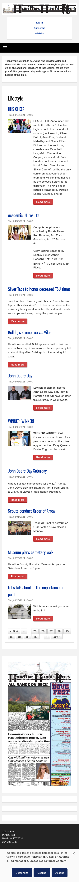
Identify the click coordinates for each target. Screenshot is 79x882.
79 (68, 631)
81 (20, 636)
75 (36, 631)
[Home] (39, 12)
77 (52, 631)
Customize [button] (22, 872)
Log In (39, 22)
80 (12, 636)
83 (37, 636)
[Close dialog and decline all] (74, 852)
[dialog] (39, 865)
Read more (44, 202)
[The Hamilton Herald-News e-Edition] (39, 788)
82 (28, 636)
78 (60, 631)
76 (44, 631)
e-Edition (39, 33)
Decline (41, 872)
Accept (59, 872)
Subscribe (39, 28)
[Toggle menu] (4, 46)
